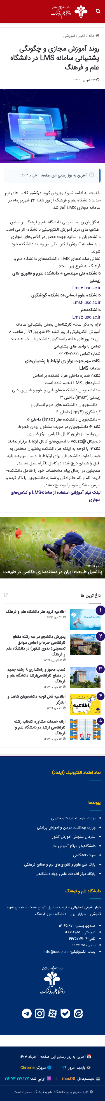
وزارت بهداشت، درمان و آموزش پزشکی (66, 828)
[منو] (7, 13)
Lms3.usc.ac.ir (86, 288)
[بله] (65, 1013)
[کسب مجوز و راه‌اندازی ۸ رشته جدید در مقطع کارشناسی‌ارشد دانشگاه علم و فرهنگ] (85, 677)
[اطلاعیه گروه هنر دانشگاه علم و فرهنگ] (85, 619)
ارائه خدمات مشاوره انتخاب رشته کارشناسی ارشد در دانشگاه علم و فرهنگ (40, 727)
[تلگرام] (26, 1013)
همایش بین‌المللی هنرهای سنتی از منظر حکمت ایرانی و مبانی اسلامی (54, 569)
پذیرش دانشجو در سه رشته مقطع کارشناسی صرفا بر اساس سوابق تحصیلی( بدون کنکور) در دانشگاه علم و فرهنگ (36, 646)
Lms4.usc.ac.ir (87, 302)
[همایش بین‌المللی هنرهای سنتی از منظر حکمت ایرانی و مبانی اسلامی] (52, 547)
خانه (92, 36)
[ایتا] (78, 1013)
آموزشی (69, 36)
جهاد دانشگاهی (84, 855)
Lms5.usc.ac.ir (86, 317)
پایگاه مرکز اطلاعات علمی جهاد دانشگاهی (65, 874)
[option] (52, 547)
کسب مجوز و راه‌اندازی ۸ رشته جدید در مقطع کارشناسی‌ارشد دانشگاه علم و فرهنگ (36, 675)
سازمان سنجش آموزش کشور (73, 837)
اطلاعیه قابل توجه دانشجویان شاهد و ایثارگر (37, 699)
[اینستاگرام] (39, 1013)
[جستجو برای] (98, 13)
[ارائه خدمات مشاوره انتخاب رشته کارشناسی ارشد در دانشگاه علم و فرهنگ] (85, 729)
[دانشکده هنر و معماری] (68, 11)
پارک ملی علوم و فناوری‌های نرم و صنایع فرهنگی (59, 865)
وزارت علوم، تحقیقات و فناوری (73, 818)
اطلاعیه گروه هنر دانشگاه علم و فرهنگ (36, 612)
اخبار (81, 36)
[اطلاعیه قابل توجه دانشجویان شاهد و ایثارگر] (85, 704)
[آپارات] (52, 1013)
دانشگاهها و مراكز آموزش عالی (72, 846)
